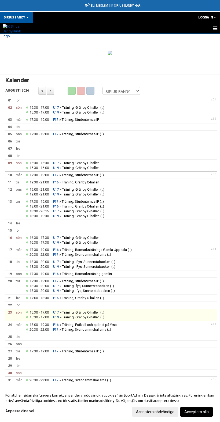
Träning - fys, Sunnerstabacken (86, 291)
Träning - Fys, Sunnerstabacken (86, 262)
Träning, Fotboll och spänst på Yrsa (89, 325)
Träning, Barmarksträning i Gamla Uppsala (95, 250)
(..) (102, 108)
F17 (55, 120)
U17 (56, 108)
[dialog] (110, 403)
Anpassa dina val (19, 411)
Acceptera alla (196, 412)
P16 (56, 182)
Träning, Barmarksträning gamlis (87, 274)
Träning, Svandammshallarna (84, 255)
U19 (56, 112)
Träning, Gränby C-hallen (81, 108)
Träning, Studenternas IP (80, 120)
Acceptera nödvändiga (155, 412)
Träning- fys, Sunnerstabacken (85, 286)
